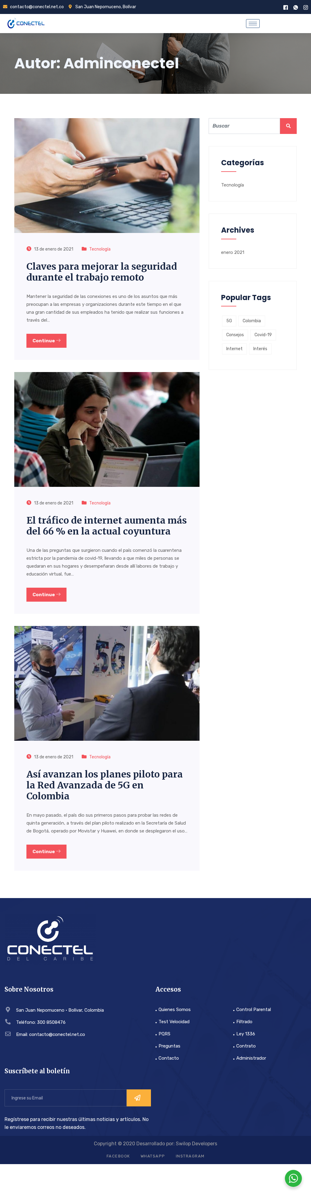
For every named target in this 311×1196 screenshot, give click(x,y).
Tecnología (100, 249)
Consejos (235, 334)
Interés (260, 348)
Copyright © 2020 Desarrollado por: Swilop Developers (155, 1143)
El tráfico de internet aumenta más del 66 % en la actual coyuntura (106, 525)
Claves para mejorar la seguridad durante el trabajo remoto (101, 272)
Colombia (252, 320)
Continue (44, 340)
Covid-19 (263, 334)
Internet (234, 348)
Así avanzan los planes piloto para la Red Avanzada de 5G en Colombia (104, 785)
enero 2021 (232, 252)
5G (229, 320)
